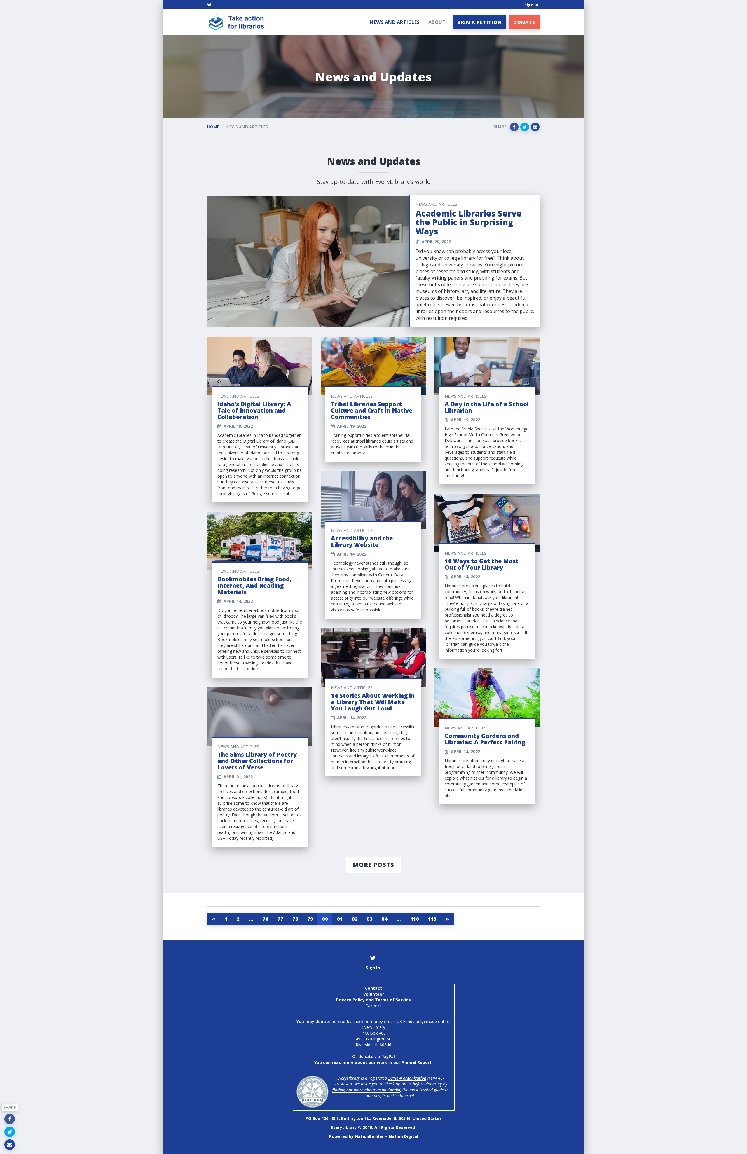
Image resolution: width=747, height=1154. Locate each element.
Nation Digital (403, 1136)
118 (415, 919)
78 (295, 919)
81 (340, 919)
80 (325, 919)
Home (213, 127)
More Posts (373, 865)
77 (280, 919)
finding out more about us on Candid (366, 1089)
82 (354, 919)
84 (384, 919)
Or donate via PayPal (373, 1056)
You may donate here (318, 1021)
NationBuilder (369, 1136)
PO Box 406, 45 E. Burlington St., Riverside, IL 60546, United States (374, 1118)
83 (369, 919)
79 (310, 919)
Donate (524, 22)
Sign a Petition (479, 22)
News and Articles (395, 22)
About (437, 22)
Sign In (531, 5)
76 (265, 919)
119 (432, 919)
